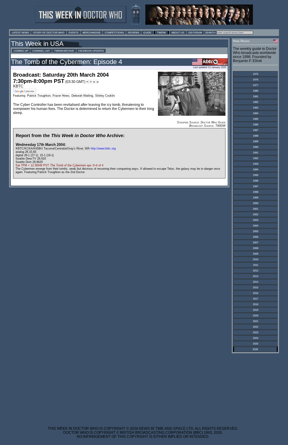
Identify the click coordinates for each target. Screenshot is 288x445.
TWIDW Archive (64, 50)
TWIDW (161, 32)
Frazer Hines (61, 95)
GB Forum (195, 32)
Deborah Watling (82, 95)
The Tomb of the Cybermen (68, 165)
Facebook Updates (91, 50)
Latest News (20, 32)
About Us (177, 32)
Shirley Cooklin (105, 95)
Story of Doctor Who (48, 32)
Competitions (114, 32)
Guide (147, 32)
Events (73, 32)
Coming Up (21, 50)
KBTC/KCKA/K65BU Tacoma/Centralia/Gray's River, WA (53, 148)
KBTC (18, 86)
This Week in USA (37, 43)
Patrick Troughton (38, 95)
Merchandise (92, 32)
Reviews (133, 32)
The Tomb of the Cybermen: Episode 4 (66, 61)
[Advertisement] (143, 387)
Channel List (41, 50)
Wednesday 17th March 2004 (40, 145)
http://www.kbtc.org (103, 148)
